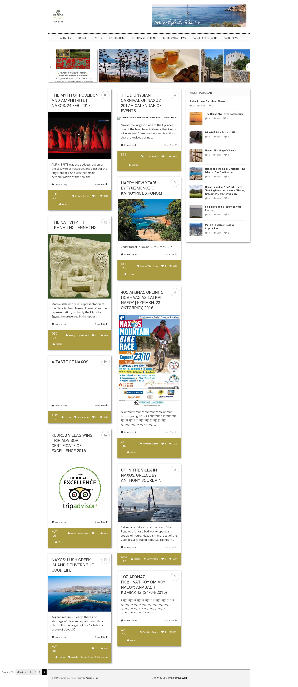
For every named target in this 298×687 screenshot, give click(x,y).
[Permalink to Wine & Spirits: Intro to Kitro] (197, 138)
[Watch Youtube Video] (78, 134)
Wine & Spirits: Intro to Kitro (221, 132)
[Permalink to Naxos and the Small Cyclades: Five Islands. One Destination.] (197, 174)
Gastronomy (116, 37)
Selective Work (179, 677)
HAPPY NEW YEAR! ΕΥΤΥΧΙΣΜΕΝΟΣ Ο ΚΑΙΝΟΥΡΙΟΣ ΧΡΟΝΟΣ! (141, 188)
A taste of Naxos (70, 362)
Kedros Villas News (174, 37)
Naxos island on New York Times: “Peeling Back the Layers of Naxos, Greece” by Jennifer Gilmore (225, 190)
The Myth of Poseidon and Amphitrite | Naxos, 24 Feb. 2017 (75, 100)
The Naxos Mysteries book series (224, 114)
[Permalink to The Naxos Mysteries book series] (197, 120)
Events (98, 37)
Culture (82, 37)
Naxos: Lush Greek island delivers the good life (73, 565)
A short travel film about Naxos (207, 101)
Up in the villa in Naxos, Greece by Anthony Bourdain (141, 475)
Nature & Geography (205, 37)
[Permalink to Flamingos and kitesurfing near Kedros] (197, 212)
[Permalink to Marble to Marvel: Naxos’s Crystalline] (197, 230)
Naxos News (231, 37)
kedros (65, 204)
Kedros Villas (91, 678)
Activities (65, 37)
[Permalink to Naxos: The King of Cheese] (197, 156)
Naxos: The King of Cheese (220, 150)
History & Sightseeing (143, 37)
